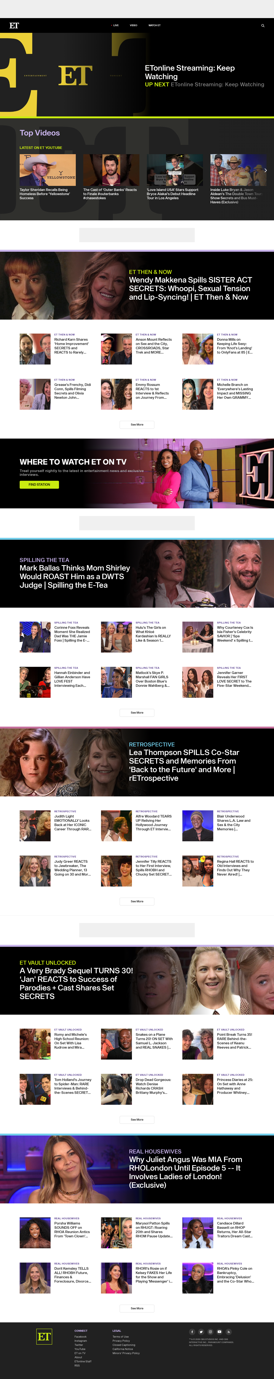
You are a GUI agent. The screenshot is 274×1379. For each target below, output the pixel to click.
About (78, 1357)
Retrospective (152, 745)
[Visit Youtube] (219, 1332)
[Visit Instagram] (210, 1332)
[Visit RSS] (228, 1332)
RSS (77, 1366)
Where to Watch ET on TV (73, 462)
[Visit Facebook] (192, 1332)
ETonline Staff (83, 1361)
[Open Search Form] (262, 26)
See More (137, 425)
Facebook (81, 1337)
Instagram (81, 1341)
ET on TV (80, 1353)
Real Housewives (155, 1152)
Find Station (39, 484)
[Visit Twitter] (201, 1332)
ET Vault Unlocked (48, 963)
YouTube (80, 1349)
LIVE (116, 25)
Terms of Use (121, 1337)
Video (133, 25)
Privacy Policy (121, 1341)
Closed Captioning (124, 1345)
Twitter (79, 1345)
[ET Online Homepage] (14, 26)
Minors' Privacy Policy (126, 1353)
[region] (75, 75)
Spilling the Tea (44, 560)
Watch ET (155, 25)
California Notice (123, 1349)
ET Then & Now (150, 272)
